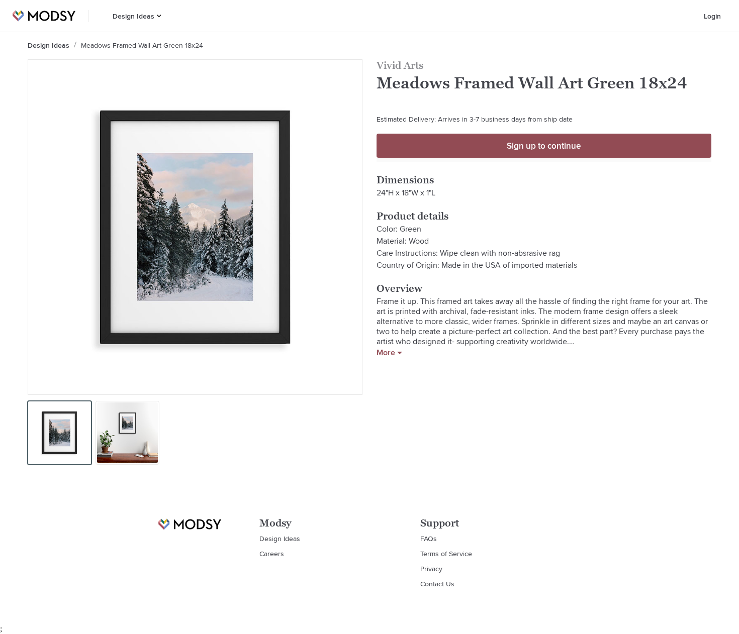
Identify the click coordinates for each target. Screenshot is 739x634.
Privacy (431, 568)
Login (712, 16)
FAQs (428, 538)
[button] (159, 16)
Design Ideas (133, 16)
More (386, 353)
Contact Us (437, 583)
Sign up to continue (544, 146)
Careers (271, 553)
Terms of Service (446, 553)
